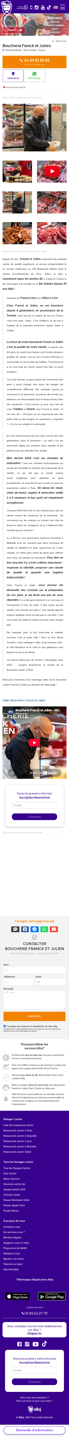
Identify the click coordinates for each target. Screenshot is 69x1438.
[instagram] (37, 7)
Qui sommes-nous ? (14, 1232)
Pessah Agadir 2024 (14, 1205)
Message (8, 989)
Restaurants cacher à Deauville (20, 1135)
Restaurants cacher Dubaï (17, 1151)
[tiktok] (49, 7)
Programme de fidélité (15, 1248)
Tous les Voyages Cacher (16, 1168)
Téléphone (9, 977)
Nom (6, 965)
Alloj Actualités (11, 1269)
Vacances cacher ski (14, 1184)
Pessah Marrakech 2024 (16, 1200)
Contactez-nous (11, 1226)
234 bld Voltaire (13, 50)
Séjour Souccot (11, 1178)
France (41, 50)
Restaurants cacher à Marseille (19, 1146)
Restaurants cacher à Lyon (17, 1141)
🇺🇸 (55, 7)
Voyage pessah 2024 (14, 1189)
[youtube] (43, 7)
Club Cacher (10, 1173)
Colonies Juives (11, 1194)
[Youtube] (36, 1345)
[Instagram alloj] (27, 1345)
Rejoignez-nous (11, 1253)
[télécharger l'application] (31, 7)
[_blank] (26, 7)
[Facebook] (19, 1345)
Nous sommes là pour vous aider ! (34, 1400)
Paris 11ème (29, 50)
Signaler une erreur (13, 1258)
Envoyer (34, 1016)
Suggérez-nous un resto (16, 1242)
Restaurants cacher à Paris (17, 1130)
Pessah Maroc (11, 1210)
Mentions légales (12, 1237)
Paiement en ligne (12, 1264)
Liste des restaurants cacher (18, 1125)
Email (38, 977)
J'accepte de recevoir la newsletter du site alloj (31, 1026)
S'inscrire (34, 817)
